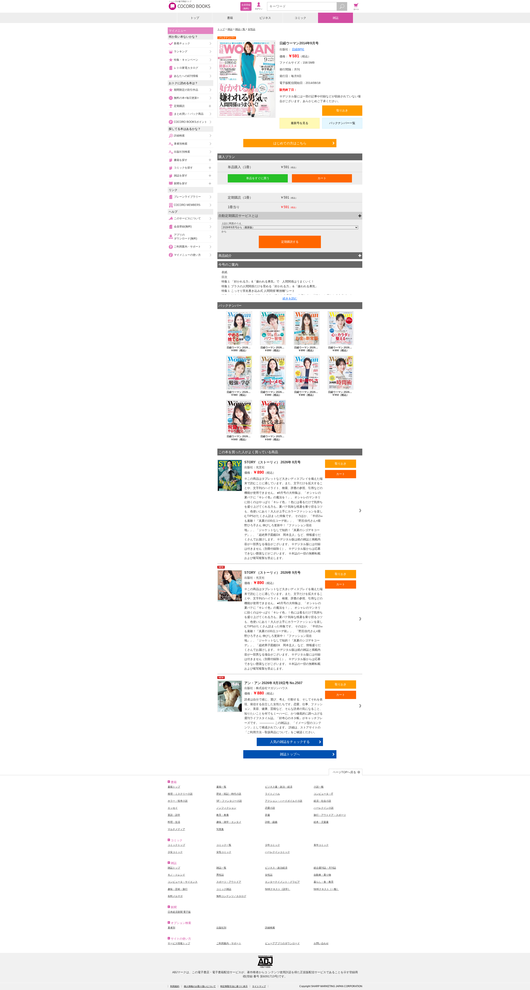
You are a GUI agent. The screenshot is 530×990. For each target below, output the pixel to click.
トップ (194, 17)
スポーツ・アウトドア (228, 881)
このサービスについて (187, 218)
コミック (300, 17)
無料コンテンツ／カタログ (231, 896)
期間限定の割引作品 (186, 89)
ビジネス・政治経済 (276, 867)
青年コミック (321, 845)
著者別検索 (180, 143)
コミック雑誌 (223, 889)
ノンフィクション (226, 807)
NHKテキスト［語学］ (277, 889)
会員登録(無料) (183, 226)
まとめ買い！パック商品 (189, 113)
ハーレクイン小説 (324, 807)
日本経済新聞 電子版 (179, 911)
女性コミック (223, 852)
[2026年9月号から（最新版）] (290, 227)
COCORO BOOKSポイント (190, 121)
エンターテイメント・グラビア (282, 881)
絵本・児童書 (321, 822)
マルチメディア (176, 829)
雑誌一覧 (240, 29)
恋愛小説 (270, 807)
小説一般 (319, 786)
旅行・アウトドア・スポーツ (330, 815)
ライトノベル (272, 793)
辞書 (267, 815)
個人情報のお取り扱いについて (200, 986)
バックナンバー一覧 (342, 123)
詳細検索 (179, 135)
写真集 (220, 829)
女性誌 (251, 29)
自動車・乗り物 (322, 874)
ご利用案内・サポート (187, 246)
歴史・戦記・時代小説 (228, 793)
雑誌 (335, 17)
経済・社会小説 (322, 800)
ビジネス (265, 17)
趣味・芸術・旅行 (178, 889)
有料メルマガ (175, 896)
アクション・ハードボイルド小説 (283, 800)
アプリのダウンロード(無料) (185, 236)
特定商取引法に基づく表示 (234, 986)
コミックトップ (176, 845)
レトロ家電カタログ (186, 67)
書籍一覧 (221, 786)
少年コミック (272, 845)
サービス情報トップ (179, 943)
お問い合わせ (321, 943)
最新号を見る (299, 123)
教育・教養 (222, 815)
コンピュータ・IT (323, 793)
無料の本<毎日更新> (186, 97)
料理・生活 (174, 822)
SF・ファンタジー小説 (229, 800)
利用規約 (174, 986)
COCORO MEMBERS (187, 204)
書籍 (230, 17)
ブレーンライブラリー (187, 196)
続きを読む (290, 298)
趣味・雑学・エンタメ (228, 822)
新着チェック (182, 43)
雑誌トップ (174, 867)
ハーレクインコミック (277, 852)
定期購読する (290, 241)
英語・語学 (174, 815)
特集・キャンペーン (186, 59)
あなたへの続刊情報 (186, 75)
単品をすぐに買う (257, 178)
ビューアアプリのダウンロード (282, 943)
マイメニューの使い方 (187, 254)
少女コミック (175, 852)
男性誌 (220, 874)
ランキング (180, 51)
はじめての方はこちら (289, 143)
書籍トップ (174, 786)
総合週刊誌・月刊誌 (325, 867)
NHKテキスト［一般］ (326, 889)
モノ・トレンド (176, 874)
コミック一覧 (223, 845)
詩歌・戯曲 (271, 822)
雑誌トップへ (290, 754)
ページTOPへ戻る (344, 772)
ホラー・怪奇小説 (178, 800)
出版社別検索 (182, 151)
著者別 (171, 927)
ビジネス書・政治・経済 (278, 786)
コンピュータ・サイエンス (183, 881)
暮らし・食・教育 (324, 881)
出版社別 (221, 927)
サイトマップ (259, 986)
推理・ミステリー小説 (180, 793)
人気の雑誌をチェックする (290, 742)
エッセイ (173, 807)
